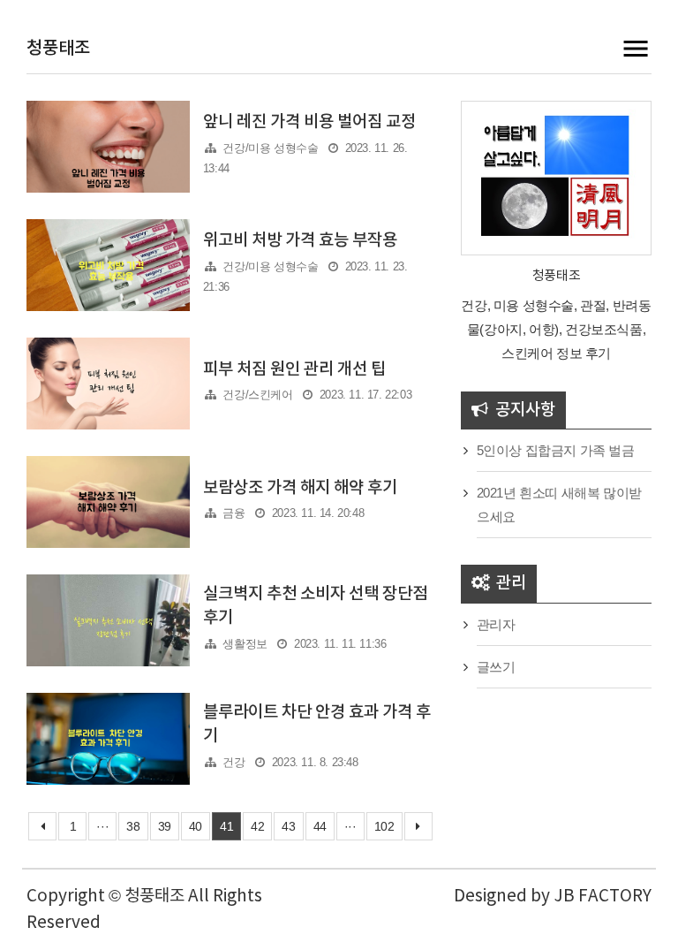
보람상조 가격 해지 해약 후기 (300, 488)
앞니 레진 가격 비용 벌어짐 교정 (309, 122)
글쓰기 (496, 666)
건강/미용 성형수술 (270, 148)
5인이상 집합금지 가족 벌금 (556, 450)
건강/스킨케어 (257, 394)
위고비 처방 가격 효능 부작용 (300, 240)
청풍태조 (58, 48)
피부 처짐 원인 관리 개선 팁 (294, 369)
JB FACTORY (603, 896)
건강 (233, 762)
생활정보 (244, 643)
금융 (233, 513)
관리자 (496, 624)
